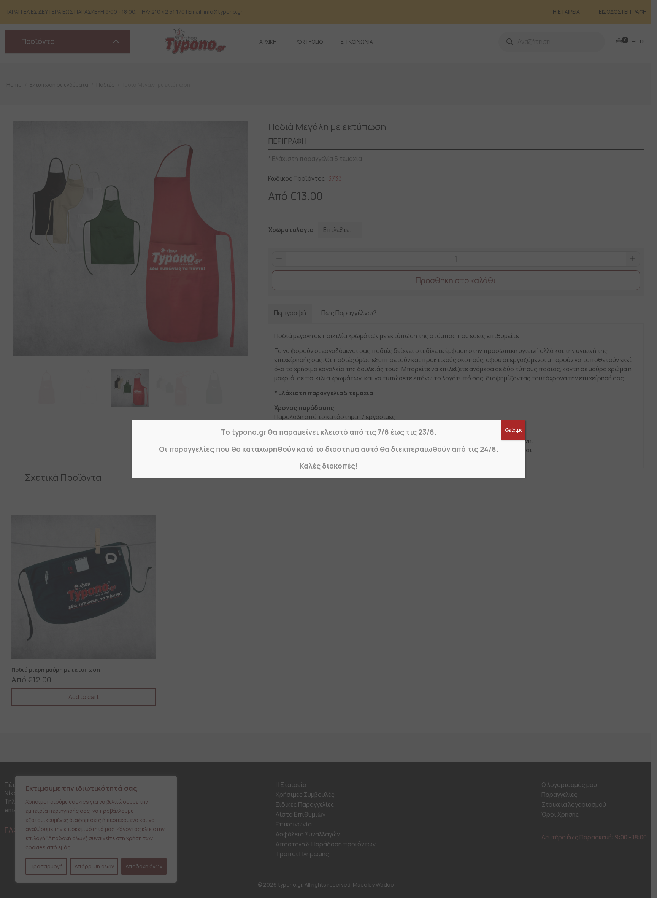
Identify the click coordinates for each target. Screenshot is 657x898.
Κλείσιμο (513, 430)
